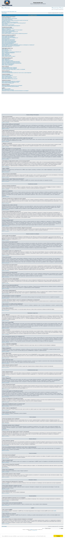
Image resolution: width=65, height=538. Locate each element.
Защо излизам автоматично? (7, 19)
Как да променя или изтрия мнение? (8, 36)
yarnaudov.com (35, 530)
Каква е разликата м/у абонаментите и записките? (11, 81)
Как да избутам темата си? (7, 46)
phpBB (31, 529)
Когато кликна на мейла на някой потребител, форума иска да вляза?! (14, 33)
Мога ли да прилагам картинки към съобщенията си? (11, 51)
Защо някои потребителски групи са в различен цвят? (12, 63)
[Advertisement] (32, 104)
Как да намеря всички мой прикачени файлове (10, 86)
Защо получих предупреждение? (8, 43)
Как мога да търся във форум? (7, 75)
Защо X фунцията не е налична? (8, 89)
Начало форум (4, 526)
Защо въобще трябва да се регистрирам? (9, 18)
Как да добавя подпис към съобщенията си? (10, 37)
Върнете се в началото (5, 122)
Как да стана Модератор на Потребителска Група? (11, 62)
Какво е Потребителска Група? (7, 60)
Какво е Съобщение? (6, 53)
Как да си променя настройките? (8, 28)
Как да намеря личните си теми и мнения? (9, 78)
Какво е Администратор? (6, 58)
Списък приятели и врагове (7, 71)
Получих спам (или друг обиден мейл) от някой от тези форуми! (13, 69)
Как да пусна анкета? (6, 38)
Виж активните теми (13, 11)
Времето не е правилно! (6, 29)
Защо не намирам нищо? (6, 76)
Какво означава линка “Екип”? (7, 65)
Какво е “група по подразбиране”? (8, 64)
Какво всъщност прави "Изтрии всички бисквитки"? (11, 25)
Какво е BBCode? (5, 49)
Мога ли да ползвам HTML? (7, 50)
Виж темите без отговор (5, 11)
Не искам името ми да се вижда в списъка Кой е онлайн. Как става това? (15, 20)
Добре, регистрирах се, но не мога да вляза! (10, 22)
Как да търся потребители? (7, 77)
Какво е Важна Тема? (6, 54)
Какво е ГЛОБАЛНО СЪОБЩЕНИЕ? (8, 52)
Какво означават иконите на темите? (8, 56)
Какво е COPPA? (5, 23)
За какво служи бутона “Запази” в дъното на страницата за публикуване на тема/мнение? (18, 44)
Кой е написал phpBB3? (6, 88)
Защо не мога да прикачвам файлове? (9, 42)
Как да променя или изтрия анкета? (8, 39)
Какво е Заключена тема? (6, 55)
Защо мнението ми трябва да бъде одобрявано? (11, 45)
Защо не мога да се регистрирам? (8, 24)
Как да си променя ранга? (6, 32)
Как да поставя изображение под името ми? (10, 31)
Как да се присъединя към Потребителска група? (11, 61)
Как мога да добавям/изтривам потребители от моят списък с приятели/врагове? (16, 72)
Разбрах (58, 536)
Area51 (55, 510)
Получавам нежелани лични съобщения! (9, 68)
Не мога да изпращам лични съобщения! (9, 67)
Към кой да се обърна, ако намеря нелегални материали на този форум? (15, 90)
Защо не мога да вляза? (6, 17)
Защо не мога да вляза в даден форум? (9, 41)
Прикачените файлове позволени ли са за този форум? (12, 85)
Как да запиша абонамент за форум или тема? (10, 82)
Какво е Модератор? (5, 59)
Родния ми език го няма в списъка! (8, 30)
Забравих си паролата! (6, 21)
